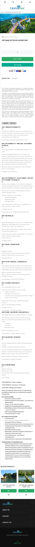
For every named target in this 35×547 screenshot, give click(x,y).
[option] (17, 23)
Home (2, 12)
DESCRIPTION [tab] (6, 78)
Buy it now (17, 65)
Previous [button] (1, 476)
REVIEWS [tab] (14, 78)
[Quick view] (9, 495)
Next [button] (33, 476)
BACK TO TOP (17, 543)
